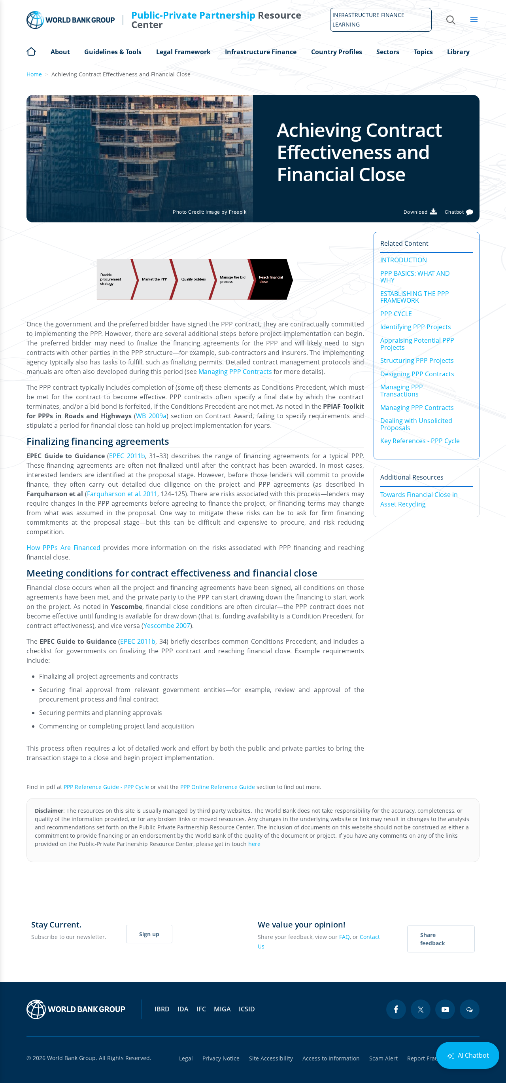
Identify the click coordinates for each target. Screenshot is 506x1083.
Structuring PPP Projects (417, 360)
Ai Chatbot (472, 1055)
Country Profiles (336, 51)
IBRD (162, 1009)
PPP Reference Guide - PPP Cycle (106, 787)
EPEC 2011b (127, 455)
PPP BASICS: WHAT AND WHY (415, 277)
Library (458, 51)
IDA (183, 1009)
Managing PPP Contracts (235, 371)
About (60, 51)
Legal (186, 1058)
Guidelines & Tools (113, 51)
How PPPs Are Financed (63, 547)
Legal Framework (183, 51)
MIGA (222, 1009)
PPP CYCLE (396, 313)
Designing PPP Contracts (417, 374)
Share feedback (432, 939)
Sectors (387, 51)
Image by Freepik (226, 212)
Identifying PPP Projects (415, 326)
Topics (423, 51)
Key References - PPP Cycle (420, 440)
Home (31, 51)
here (254, 844)
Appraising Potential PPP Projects (417, 344)
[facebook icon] (396, 1009)
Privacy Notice (221, 1058)
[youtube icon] (445, 1009)
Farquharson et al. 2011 (122, 493)
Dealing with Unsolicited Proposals (416, 424)
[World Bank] (75, 1009)
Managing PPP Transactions (401, 390)
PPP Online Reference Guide (217, 787)
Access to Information (331, 1058)
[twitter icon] (420, 1009)
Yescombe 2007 (166, 625)
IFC (201, 1009)
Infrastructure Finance (260, 51)
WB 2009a (151, 416)
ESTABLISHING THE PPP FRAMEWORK (414, 297)
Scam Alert (383, 1058)
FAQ (344, 937)
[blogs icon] (470, 1009)
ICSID (247, 1009)
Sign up (149, 934)
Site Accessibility (271, 1058)
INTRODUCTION (403, 260)
